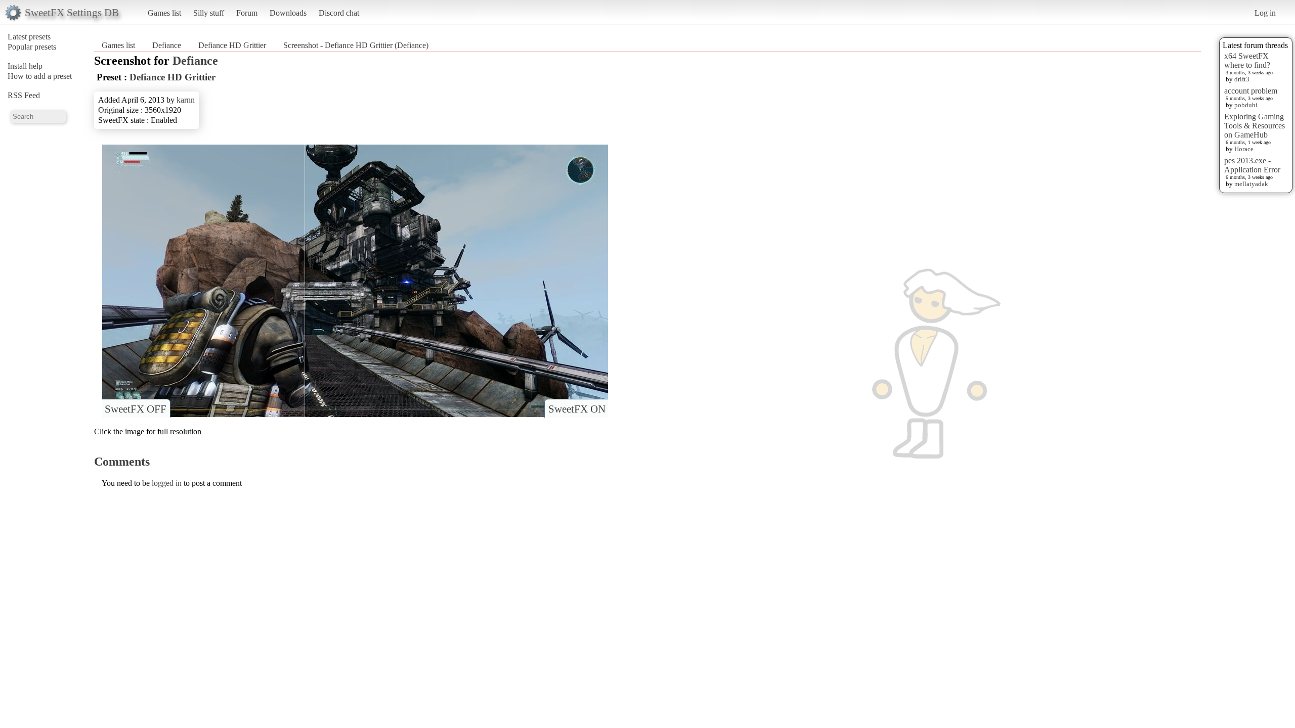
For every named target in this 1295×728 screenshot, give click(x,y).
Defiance (166, 45)
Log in (1265, 13)
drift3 (1241, 79)
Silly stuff (208, 13)
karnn (186, 100)
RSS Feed (24, 95)
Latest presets (29, 36)
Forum (246, 13)
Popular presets (32, 46)
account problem (1250, 90)
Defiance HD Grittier (232, 45)
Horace (1244, 149)
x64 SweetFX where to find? (1247, 60)
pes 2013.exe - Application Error (1252, 165)
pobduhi (1246, 105)
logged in (167, 483)
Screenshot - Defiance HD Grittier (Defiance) (355, 45)
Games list (164, 13)
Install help (25, 66)
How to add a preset (40, 76)
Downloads (288, 13)
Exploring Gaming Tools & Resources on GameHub (1254, 125)
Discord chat (339, 13)
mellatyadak (1251, 184)
